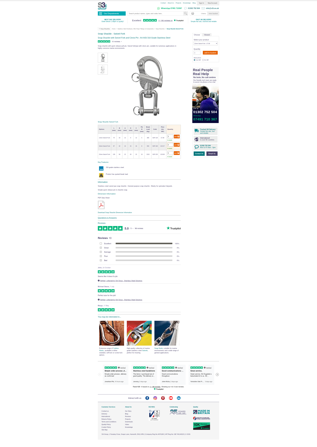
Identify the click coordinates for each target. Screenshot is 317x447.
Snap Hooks (158, 348)
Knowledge (187, 3)
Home (114, 29)
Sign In (201, 3)
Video (127, 424)
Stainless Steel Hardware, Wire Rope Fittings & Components (136, 29)
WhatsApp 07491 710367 (171, 8)
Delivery (104, 414)
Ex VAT (206, 60)
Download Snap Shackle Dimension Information (115, 212)
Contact (163, 3)
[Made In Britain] (201, 414)
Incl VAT (198, 60)
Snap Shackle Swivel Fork (175, 29)
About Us (171, 3)
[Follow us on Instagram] (157, 398)
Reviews (128, 416)
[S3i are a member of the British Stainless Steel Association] (201, 419)
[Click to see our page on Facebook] (149, 398)
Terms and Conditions (109, 422)
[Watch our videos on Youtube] (173, 398)
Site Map (104, 430)
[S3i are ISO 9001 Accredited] (154, 420)
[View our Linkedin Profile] (181, 398)
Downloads (129, 422)
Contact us (105, 411)
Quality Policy (106, 424)
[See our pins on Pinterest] (165, 398)
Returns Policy (106, 419)
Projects (178, 3)
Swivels (145, 350)
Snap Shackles (160, 29)
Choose (197, 35)
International (106, 416)
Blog (194, 3)
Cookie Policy (106, 427)
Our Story (128, 411)
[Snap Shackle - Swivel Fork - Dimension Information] (101, 205)
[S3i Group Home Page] (102, 6)
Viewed (207, 35)
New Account (212, 3)
